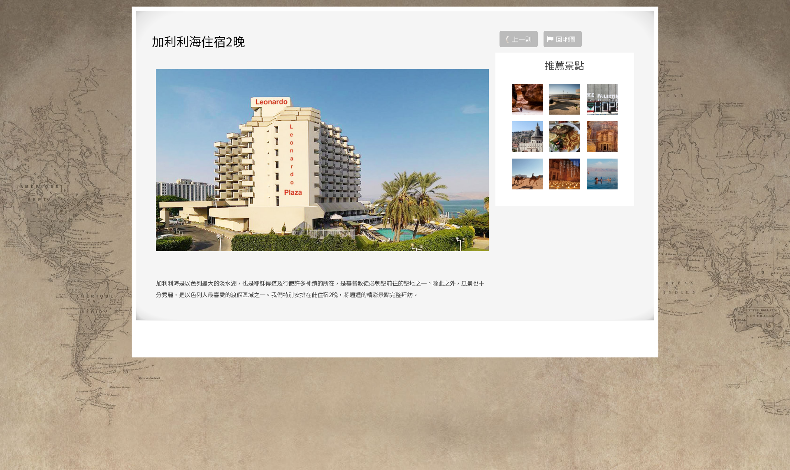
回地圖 (566, 39)
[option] (322, 160)
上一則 (522, 39)
